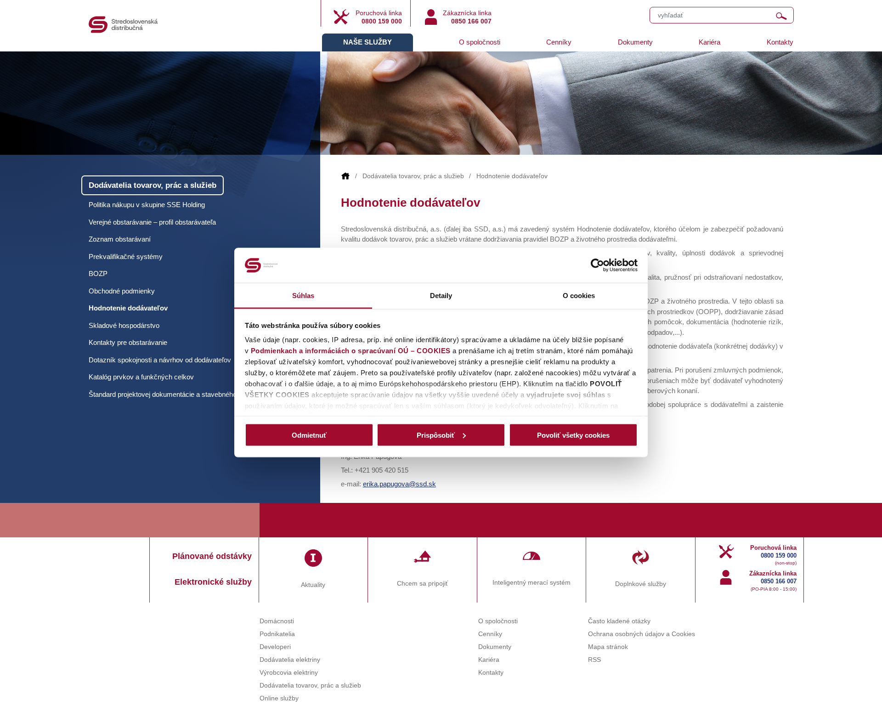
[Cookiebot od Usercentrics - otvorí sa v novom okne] (597, 265)
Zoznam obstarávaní (120, 239)
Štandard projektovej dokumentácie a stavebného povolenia (178, 394)
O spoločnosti (479, 42)
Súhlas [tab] (303, 295)
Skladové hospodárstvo (124, 325)
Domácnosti (277, 621)
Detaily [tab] (441, 295)
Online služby (279, 698)
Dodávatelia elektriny (290, 659)
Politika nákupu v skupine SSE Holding (147, 205)
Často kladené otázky (619, 621)
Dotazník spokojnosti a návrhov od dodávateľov (160, 360)
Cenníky (558, 42)
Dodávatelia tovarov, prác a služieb (413, 176)
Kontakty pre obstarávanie (128, 342)
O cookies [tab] (579, 295)
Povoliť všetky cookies (573, 435)
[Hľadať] (781, 16)
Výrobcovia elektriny (289, 672)
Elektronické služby (213, 582)
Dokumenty (635, 42)
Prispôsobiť (436, 435)
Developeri (275, 646)
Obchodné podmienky (122, 291)
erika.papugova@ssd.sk (399, 484)
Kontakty (780, 42)
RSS (594, 659)
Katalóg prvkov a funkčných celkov (141, 377)
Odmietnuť (309, 435)
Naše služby (367, 42)
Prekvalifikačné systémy (126, 256)
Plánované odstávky (212, 556)
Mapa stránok (608, 646)
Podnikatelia (277, 634)
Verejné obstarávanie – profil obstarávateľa (152, 222)
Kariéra (709, 42)
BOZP (98, 273)
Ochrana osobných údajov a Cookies (641, 634)
